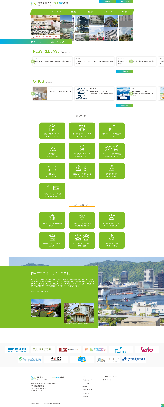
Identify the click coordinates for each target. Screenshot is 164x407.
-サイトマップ (106, 380)
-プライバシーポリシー (109, 377)
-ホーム (84, 377)
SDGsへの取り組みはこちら (39, 291)
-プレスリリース (87, 380)
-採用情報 (85, 396)
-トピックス (85, 383)
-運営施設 (85, 386)
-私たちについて (87, 390)
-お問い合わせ (86, 393)
